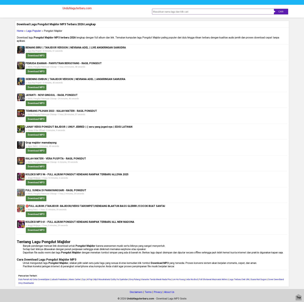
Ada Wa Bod (192, 279)
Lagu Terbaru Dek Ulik (239, 279)
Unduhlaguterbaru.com (77, 8)
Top (298, 297)
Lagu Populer (33, 30)
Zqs (84, 279)
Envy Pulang (134, 279)
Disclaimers (136, 292)
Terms (148, 292)
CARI (281, 11)
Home (20, 30)
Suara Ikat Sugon (258, 279)
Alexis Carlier (74, 279)
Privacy (158, 292)
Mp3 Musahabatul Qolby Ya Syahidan (111, 279)
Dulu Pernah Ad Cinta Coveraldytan (34, 279)
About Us (169, 292)
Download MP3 (36, 55)
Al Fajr (90, 279)
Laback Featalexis (59, 279)
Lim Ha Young (178, 279)
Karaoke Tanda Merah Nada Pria (156, 279)
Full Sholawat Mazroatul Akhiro (213, 279)
